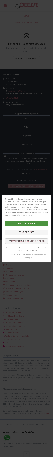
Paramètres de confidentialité (27, 241)
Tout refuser (27, 232)
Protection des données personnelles (34, 255)
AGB (18, 255)
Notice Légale (27, 258)
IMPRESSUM (11, 255)
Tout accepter (26, 223)
